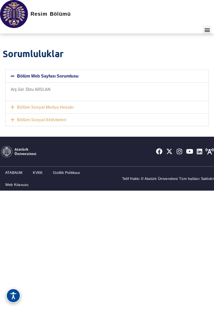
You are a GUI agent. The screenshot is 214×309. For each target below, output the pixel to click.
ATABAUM (13, 172)
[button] (207, 30)
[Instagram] (179, 151)
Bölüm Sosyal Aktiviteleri (41, 120)
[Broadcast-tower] (209, 151)
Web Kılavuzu (16, 185)
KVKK (38, 172)
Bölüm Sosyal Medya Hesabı (45, 107)
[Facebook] (159, 151)
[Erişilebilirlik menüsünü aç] (13, 296)
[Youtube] (189, 151)
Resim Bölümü (51, 14)
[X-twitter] (169, 151)
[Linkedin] (199, 151)
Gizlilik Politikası (66, 172)
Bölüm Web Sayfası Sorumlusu (48, 76)
